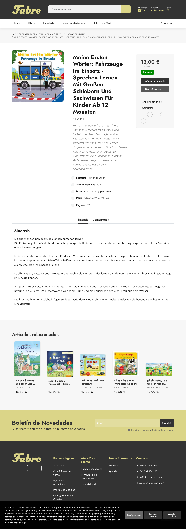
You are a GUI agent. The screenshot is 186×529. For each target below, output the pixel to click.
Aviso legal (59, 465)
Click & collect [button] (153, 89)
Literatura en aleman (32, 34)
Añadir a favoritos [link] (152, 102)
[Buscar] (126, 9)
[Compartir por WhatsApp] (156, 114)
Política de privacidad (59, 482)
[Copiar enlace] (143, 121)
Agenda (113, 471)
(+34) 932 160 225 (147, 471)
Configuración (134, 515)
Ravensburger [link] (96, 177)
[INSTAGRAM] (23, 468)
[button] (143, 9)
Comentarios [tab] (101, 220)
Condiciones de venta (62, 473)
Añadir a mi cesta (155, 81)
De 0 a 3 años (54, 34)
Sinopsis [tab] (83, 220)
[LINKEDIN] (38, 468)
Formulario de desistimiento (89, 476)
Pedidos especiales (91, 469)
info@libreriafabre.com (150, 477)
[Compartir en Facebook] (143, 114)
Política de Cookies (64, 489)
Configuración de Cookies (63, 497)
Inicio (15, 34)
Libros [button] (31, 23)
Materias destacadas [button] (74, 23)
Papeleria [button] (48, 23)
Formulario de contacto (150, 483)
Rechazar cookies (153, 515)
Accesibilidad (88, 484)
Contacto (166, 23)
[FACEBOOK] (15, 468)
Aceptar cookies (172, 515)
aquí (24, 523)
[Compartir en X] (150, 114)
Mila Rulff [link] (80, 119)
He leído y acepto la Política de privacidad (152, 430)
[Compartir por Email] (162, 114)
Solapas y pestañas (74, 34)
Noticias (113, 465)
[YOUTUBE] (30, 468)
